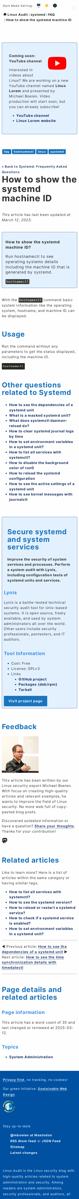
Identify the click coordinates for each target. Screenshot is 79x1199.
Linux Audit (18, 14)
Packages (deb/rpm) (38, 684)
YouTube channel (32, 115)
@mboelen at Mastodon (31, 1135)
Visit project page (25, 701)
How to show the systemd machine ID (39, 20)
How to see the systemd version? (40, 902)
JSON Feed (51, 1141)
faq (6, 151)
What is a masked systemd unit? (40, 415)
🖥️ (38, 5)
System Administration (31, 1057)
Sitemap (17, 1147)
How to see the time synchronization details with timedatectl (33, 962)
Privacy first (14, 1080)
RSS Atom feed (23, 1141)
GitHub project (33, 679)
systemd (38, 14)
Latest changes (23, 1153)
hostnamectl (24, 151)
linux (42, 151)
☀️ (46, 5)
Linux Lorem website (36, 120)
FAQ (51, 14)
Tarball (25, 689)
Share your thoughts (54, 826)
